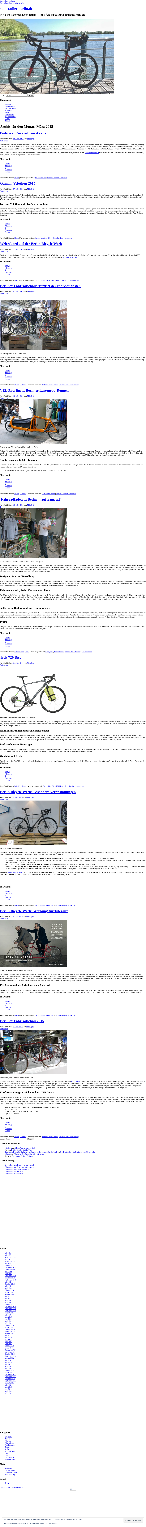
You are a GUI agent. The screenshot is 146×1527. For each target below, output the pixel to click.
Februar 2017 (9, 1305)
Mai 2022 (8, 1259)
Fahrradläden (9, 115)
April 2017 (8, 1300)
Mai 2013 (8, 1389)
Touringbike (47, 786)
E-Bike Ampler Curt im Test (24, 1148)
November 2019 (10, 1276)
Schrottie (8, 1154)
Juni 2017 (8, 1298)
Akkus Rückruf (40, 178)
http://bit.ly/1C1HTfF (71, 257)
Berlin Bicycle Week (42, 280)
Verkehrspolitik (10, 117)
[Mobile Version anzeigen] (73, 1490)
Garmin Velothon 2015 (17, 183)
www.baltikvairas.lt (92, 153)
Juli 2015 (8, 1335)
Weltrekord (55, 280)
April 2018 (8, 1288)
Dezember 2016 (10, 1307)
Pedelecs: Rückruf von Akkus (23, 133)
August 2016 (9, 1313)
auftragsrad (49, 652)
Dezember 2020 (10, 1267)
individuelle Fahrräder (72, 652)
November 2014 (10, 1352)
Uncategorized (10, 1457)
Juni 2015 (8, 1338)
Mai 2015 (8, 1340)
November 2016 (10, 1309)
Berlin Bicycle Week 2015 (44, 905)
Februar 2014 (9, 1370)
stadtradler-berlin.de (16, 9)
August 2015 (9, 1333)
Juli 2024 (8, 1253)
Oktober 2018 (10, 1284)
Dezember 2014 (10, 1350)
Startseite (8, 104)
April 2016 (8, 1321)
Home (16, 178)
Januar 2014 (9, 1373)
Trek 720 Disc (10, 657)
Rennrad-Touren (10, 108)
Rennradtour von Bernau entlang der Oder (20, 1165)
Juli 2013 (8, 1385)
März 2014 (8, 1368)
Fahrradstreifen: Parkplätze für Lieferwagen (29, 1154)
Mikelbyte (30, 139)
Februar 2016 (9, 1325)
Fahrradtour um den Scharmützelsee (17, 1169)
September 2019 (10, 1280)
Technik (7, 119)
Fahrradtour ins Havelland (14, 1171)
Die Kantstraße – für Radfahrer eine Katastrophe (77, 1152)
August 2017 (9, 1294)
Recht (7, 113)
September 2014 (10, 1356)
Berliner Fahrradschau (50, 385)
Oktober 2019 (10, 1278)
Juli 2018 (8, 1286)
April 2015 (8, 1342)
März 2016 (8, 1323)
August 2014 (9, 1358)
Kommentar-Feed (11, 1472)
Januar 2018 (9, 1292)
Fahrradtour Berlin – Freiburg (22, 1156)
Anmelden (8, 1468)
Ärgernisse (8, 110)
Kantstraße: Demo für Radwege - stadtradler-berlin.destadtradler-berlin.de (31, 1152)
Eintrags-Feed (10, 1470)
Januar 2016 (9, 1327)
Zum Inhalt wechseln (7, 1)
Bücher (7, 121)
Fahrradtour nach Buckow (14, 1173)
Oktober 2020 (10, 1270)
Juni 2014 (8, 1362)
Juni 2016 (8, 1317)
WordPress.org (10, 1475)
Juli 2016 (8, 1315)
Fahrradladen (59, 652)
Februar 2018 (9, 1290)
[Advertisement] (9, 1210)
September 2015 (10, 1331)
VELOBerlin (76, 1082)
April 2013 (8, 1391)
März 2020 (8, 1274)
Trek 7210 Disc (58, 786)
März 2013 (8, 1393)
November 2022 (10, 1257)
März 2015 (8, 1344)
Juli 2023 (8, 1255)
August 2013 (9, 1383)
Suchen (2, 95)
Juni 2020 (8, 1272)
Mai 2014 (8, 1364)
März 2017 (8, 1302)
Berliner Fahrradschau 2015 (22, 1021)
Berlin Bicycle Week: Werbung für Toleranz (34, 911)
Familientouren (10, 106)
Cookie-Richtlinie (52, 1523)
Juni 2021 (8, 1263)
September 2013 (10, 1381)
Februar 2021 (9, 1265)
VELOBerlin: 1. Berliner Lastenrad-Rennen (34, 390)
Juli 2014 (8, 1360)
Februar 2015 (9, 1346)
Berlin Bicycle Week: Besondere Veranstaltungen (38, 792)
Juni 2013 (8, 1387)
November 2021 (10, 1261)
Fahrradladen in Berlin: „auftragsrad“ (31, 499)
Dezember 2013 (10, 1375)
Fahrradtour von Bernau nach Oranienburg (20, 1167)
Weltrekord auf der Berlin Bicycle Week (31, 244)
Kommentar (87, 652)
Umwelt (7, 1455)
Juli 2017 (8, 1296)
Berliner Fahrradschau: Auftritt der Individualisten (40, 286)
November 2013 (10, 1377)
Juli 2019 (8, 1282)
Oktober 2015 (10, 1329)
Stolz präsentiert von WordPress (11, 1487)
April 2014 (8, 1366)
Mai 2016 (8, 1319)
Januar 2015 (9, 1348)
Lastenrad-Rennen (48, 494)
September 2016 (10, 1311)
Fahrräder (17, 786)
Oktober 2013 (10, 1379)
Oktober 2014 (10, 1354)
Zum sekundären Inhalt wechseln (12, 3)
